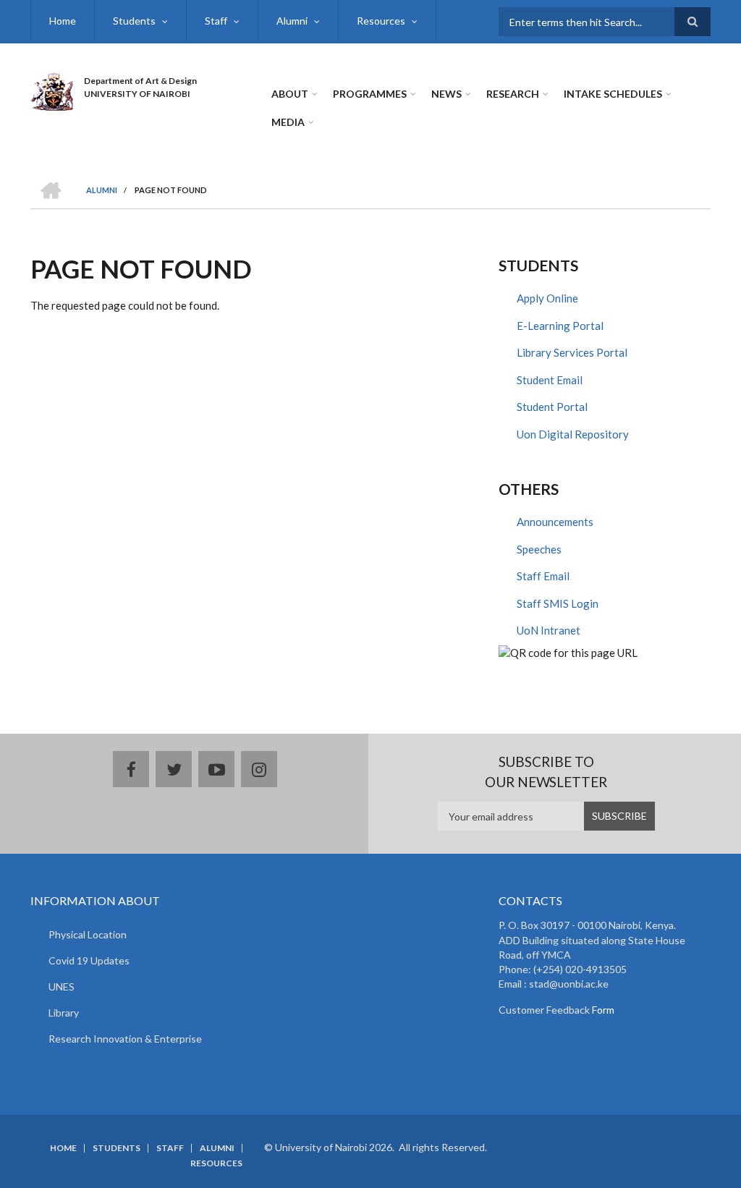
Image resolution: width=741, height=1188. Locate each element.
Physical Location (87, 934)
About (289, 94)
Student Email (550, 379)
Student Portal (552, 406)
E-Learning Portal (560, 325)
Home (62, 20)
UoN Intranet (548, 630)
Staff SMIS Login (557, 603)
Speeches (539, 549)
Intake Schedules (613, 94)
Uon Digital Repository (573, 434)
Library (63, 1012)
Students (134, 20)
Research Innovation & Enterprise (125, 1038)
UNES (61, 986)
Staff (216, 20)
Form (602, 1010)
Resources (381, 20)
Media (288, 122)
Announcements (555, 521)
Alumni (292, 20)
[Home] (51, 89)
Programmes (370, 94)
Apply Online (547, 298)
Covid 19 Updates (89, 960)
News (446, 94)
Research (512, 94)
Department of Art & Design (140, 80)
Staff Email (543, 575)
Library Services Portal (572, 352)
